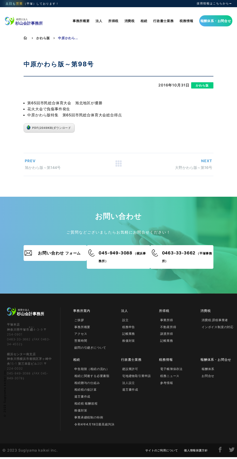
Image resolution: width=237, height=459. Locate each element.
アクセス (80, 334)
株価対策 (128, 340)
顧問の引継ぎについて (90, 347)
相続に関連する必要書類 (91, 376)
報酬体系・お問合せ (215, 21)
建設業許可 (130, 369)
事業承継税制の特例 (88, 417)
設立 (125, 320)
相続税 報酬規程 (85, 403)
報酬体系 (208, 369)
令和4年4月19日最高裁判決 (94, 424)
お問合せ (208, 376)
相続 (143, 21)
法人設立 (128, 383)
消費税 (130, 21)
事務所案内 (81, 311)
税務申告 (128, 327)
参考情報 (166, 383)
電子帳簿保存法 (171, 369)
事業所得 (166, 320)
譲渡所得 (166, 334)
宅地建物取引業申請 (136, 376)
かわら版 (43, 38)
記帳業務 (128, 334)
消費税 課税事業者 (215, 320)
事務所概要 (81, 21)
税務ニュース (169, 376)
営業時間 (80, 340)
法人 (99, 21)
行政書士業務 (163, 21)
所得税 (113, 21)
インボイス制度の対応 (218, 327)
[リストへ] (118, 164)
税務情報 (186, 21)
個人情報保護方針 (196, 450)
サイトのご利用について (161, 450)
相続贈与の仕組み (87, 383)
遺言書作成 (82, 396)
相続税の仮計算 (85, 389)
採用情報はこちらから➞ (214, 3)
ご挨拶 (79, 320)
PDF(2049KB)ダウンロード (51, 128)
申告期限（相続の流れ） (91, 369)
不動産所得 (168, 327)
